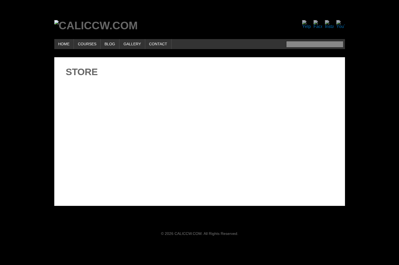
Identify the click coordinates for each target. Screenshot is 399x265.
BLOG (109, 44)
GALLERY (132, 44)
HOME (63, 44)
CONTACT (158, 44)
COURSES (87, 44)
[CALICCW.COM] (96, 25)
